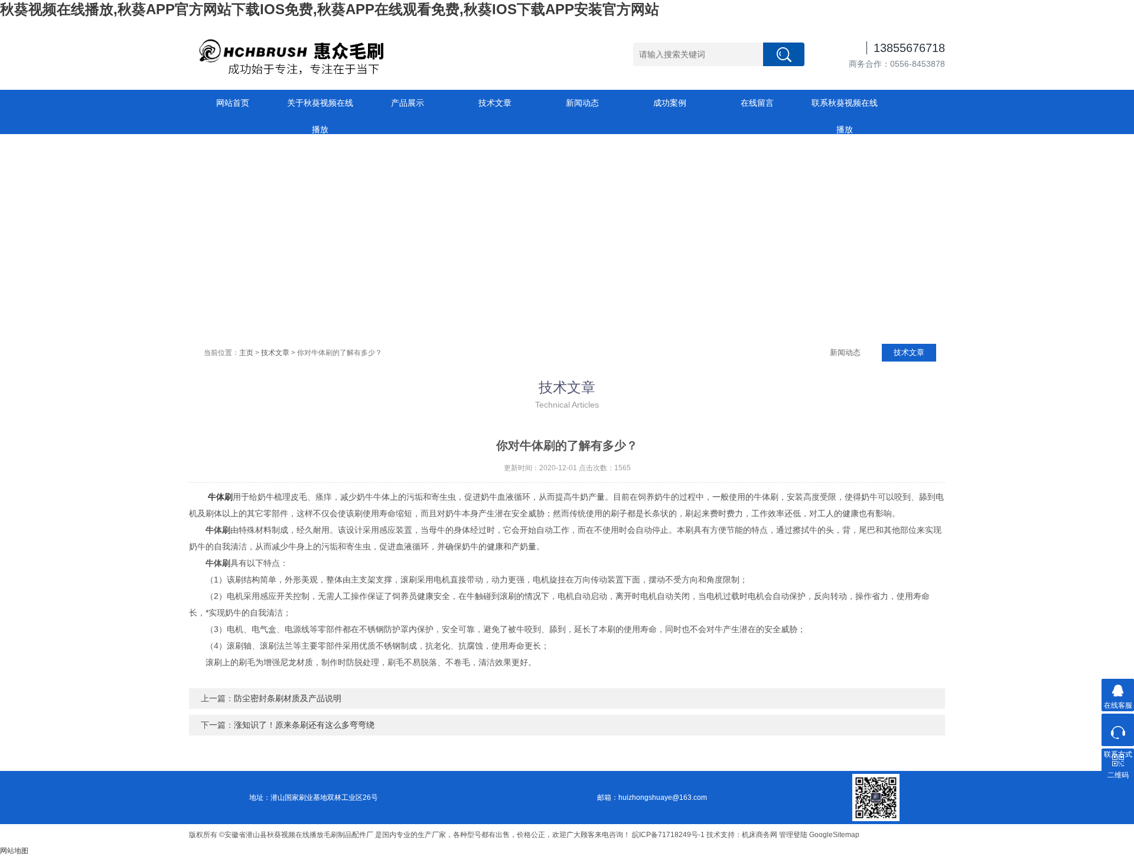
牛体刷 (220, 497)
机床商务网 (759, 835)
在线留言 (757, 103)
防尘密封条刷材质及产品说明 (287, 698)
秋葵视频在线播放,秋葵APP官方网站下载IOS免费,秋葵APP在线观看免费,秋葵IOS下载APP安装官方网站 (329, 9)
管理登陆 (793, 835)
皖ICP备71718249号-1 (668, 835)
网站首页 (232, 103)
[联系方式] (1118, 730)
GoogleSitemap (834, 835)
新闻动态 (582, 103)
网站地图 (14, 851)
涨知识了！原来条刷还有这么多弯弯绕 (304, 725)
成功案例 (669, 103)
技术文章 (494, 103)
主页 (246, 353)
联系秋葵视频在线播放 (845, 107)
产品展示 (407, 103)
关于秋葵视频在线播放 (320, 107)
